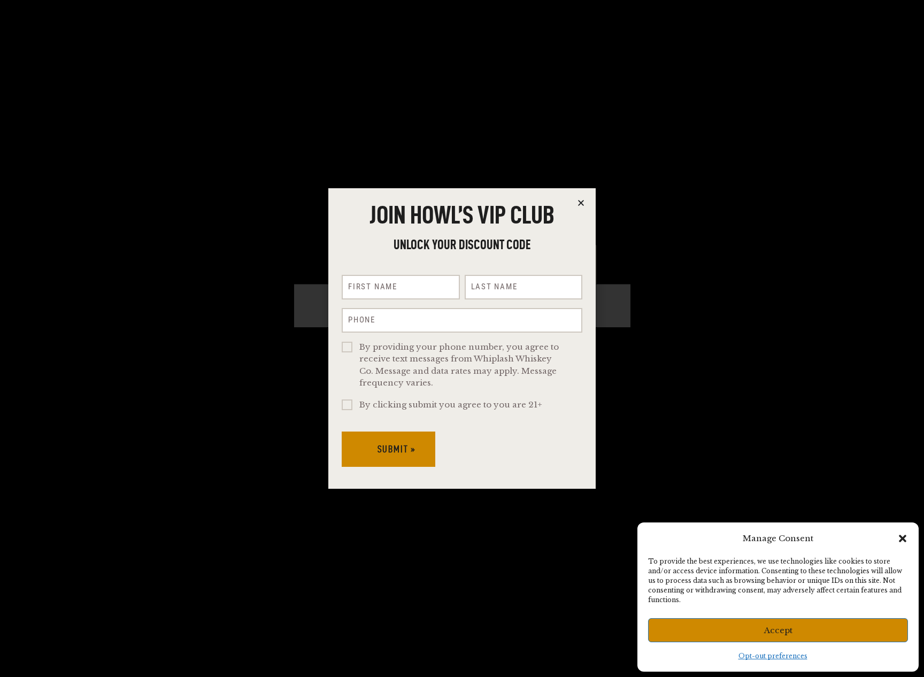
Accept (778, 630)
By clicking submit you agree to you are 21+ (450, 404)
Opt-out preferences (772, 656)
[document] (462, 338)
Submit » (397, 449)
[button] (902, 538)
